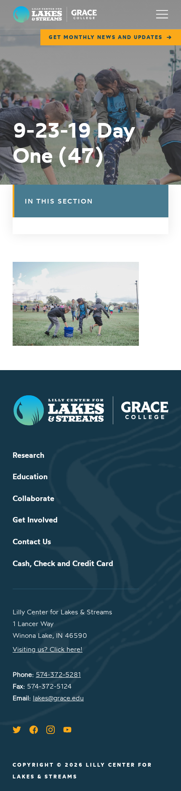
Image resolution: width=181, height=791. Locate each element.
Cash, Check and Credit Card (63, 563)
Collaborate (33, 498)
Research (28, 455)
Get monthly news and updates (105, 37)
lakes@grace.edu (58, 698)
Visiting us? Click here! (48, 649)
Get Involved (35, 520)
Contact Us (32, 541)
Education (30, 476)
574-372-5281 (58, 674)
